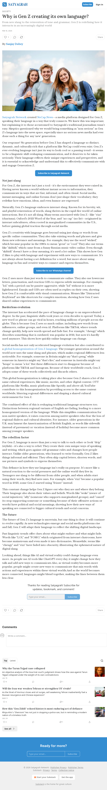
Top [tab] (5, 660)
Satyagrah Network (14, 117)
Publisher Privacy (58, 767)
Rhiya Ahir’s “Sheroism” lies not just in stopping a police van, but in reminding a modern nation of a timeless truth (44, 713)
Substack (40, 784)
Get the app (67, 777)
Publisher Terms (75, 767)
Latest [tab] (13, 660)
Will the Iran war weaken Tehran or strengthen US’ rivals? (36, 688)
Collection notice (66, 770)
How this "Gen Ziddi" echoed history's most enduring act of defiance (42, 708)
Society (6, 11)
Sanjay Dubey (14, 44)
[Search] (102, 660)
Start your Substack (46, 777)
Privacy (46, 770)
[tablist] (9, 660)
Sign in (99, 4)
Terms (54, 770)
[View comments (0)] (15, 37)
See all (7, 728)
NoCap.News (45, 117)
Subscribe (87, 4)
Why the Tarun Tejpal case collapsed (23, 668)
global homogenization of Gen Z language (31, 349)
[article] (53, 675)
